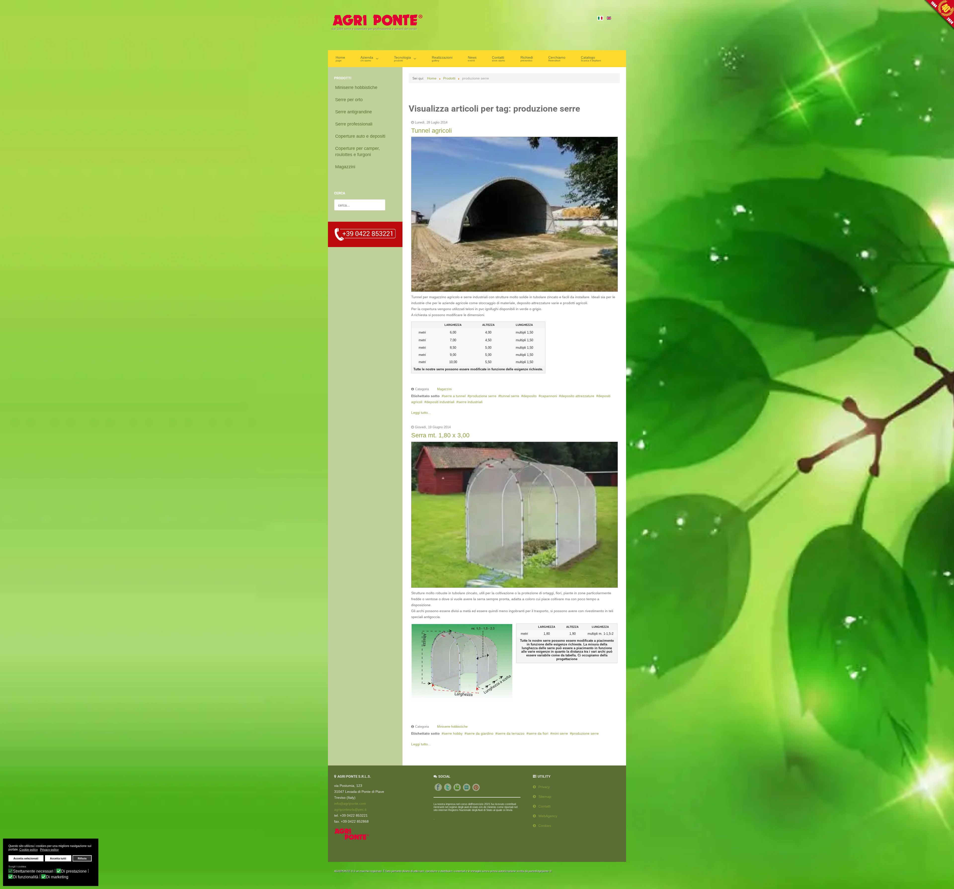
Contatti (544, 806)
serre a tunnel (455, 396)
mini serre (560, 733)
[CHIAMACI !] (365, 234)
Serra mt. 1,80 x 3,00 (440, 435)
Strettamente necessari (33, 871)
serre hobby (453, 733)
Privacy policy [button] (49, 849)
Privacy (544, 787)
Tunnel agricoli (431, 130)
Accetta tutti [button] (58, 858)
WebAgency (547, 816)
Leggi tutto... (421, 413)
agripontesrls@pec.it (350, 809)
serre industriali (470, 402)
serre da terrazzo (510, 733)
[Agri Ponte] (377, 20)
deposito (530, 396)
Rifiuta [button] (82, 858)
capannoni (549, 396)
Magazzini (444, 389)
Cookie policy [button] (28, 849)
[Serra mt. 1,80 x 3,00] (514, 514)
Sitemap (544, 797)
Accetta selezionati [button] (25, 858)
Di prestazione (74, 871)
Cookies (544, 826)
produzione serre (483, 396)
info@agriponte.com (350, 803)
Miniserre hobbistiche (452, 726)
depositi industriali (440, 402)
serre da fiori (538, 733)
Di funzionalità (25, 877)
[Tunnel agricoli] (514, 213)
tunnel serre (509, 396)
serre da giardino (480, 733)
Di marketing (57, 877)
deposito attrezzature (577, 396)
